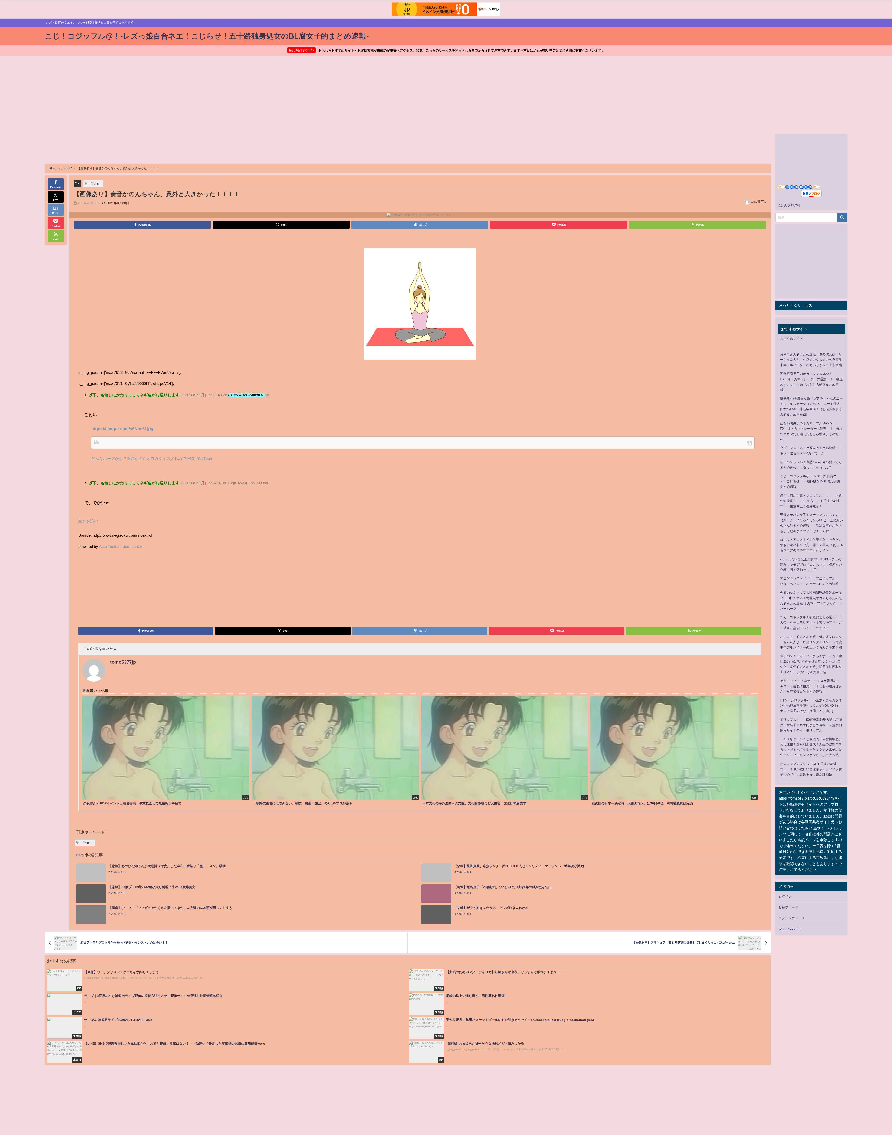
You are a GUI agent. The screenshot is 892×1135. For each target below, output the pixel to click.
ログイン (785, 896)
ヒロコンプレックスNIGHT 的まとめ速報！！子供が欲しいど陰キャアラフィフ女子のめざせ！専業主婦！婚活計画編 (811, 769)
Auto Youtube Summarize (120, 546)
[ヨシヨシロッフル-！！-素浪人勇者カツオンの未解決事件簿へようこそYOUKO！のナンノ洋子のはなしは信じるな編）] (811, 705)
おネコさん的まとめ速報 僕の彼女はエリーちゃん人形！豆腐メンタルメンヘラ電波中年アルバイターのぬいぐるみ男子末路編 (811, 360)
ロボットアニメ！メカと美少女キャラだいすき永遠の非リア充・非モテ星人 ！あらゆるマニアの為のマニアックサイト (811, 545)
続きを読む (88, 521)
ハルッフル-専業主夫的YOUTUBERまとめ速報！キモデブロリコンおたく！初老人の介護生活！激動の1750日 (811, 564)
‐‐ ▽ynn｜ (95, 183)
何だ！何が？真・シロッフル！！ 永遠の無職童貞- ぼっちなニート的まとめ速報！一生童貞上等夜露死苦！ (811, 501)
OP (77, 183)
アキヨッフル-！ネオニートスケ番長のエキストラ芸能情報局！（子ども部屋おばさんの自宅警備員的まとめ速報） (811, 686)
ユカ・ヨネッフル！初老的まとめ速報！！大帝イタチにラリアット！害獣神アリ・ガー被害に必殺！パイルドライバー (811, 623)
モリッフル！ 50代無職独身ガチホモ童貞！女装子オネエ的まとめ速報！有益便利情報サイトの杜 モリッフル (811, 725)
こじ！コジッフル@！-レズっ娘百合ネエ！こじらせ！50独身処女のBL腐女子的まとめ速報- (810, 481)
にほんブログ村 (789, 205)
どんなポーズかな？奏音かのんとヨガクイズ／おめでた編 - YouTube (151, 458)
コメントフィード (792, 918)
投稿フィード (788, 907)
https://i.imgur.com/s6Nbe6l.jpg (122, 429)
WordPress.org (790, 929)
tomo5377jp (758, 201)
